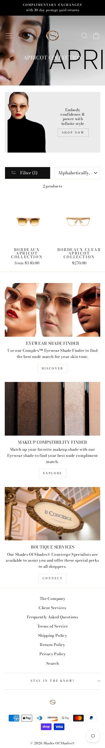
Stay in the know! (52, 681)
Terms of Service (52, 626)
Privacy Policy (52, 654)
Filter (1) (28, 172)
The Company (52, 598)
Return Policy (52, 644)
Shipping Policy (52, 635)
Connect (53, 578)
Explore (52, 473)
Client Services (52, 608)
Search (52, 663)
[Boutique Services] (52, 514)
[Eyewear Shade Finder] (52, 310)
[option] (52, 8)
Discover (52, 368)
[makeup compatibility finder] (52, 409)
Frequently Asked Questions (52, 617)
